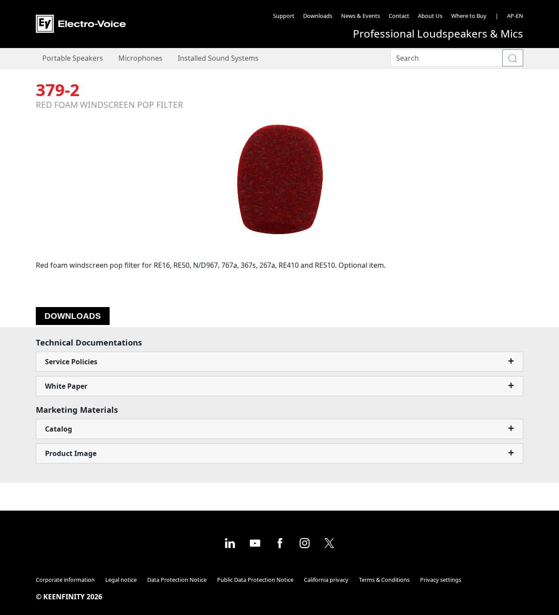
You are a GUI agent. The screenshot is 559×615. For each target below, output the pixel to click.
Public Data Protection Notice (255, 580)
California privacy (326, 580)
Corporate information (65, 580)
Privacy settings (440, 580)
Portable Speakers (72, 58)
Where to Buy (469, 16)
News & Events (360, 16)
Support (283, 16)
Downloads (317, 16)
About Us (430, 16)
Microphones (140, 58)
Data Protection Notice (177, 580)
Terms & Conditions (384, 580)
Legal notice (121, 580)
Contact (399, 16)
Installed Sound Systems (218, 58)
